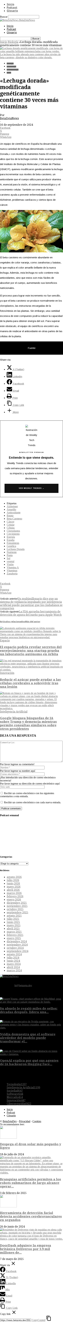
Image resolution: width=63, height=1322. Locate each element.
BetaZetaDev (10, 1121)
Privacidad (24, 1121)
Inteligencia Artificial (13, 711)
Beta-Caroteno (14, 518)
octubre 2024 (15, 948)
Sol (8, 558)
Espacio (5, 640)
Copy (38, 1320)
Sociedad (15, 1090)
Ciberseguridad (19, 1103)
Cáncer (10, 521)
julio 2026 (13, 880)
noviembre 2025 (17, 906)
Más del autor (32, 621)
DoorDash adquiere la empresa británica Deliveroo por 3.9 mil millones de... (25, 1249)
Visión (10, 564)
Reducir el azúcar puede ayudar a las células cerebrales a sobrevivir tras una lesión (30, 683)
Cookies (36, 1121)
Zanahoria (12, 573)
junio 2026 (13, 883)
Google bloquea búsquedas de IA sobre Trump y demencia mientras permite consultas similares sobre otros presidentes (28, 723)
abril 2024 (13, 967)
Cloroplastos (13, 530)
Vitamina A (13, 567)
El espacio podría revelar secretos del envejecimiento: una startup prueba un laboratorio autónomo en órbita (31, 650)
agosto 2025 (14, 915)
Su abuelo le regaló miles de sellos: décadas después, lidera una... (28, 1010)
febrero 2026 (15, 896)
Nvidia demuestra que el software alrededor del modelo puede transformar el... (27, 1037)
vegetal (10, 561)
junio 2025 (13, 922)
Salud (9, 73)
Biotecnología (12, 70)
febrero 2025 (15, 935)
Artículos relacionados (12, 621)
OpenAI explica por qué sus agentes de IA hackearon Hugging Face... (29, 1062)
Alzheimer (12, 506)
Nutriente (12, 552)
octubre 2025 (15, 909)
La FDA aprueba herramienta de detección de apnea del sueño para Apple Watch (31, 613)
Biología (13, 42)
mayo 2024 (13, 964)
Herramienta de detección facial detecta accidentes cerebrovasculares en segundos (31, 1216)
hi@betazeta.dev (23, 985)
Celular (10, 524)
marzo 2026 (14, 893)
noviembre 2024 (17, 944)
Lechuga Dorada (16, 549)
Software (15, 1094)
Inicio (10, 4)
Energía (11, 536)
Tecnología (11, 67)
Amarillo (11, 509)
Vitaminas (12, 570)
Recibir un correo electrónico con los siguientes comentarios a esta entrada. (27, 795)
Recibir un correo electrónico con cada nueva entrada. (32, 802)
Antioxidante (13, 512)
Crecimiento (13, 533)
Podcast (12, 7)
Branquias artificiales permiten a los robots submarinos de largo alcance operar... (30, 1182)
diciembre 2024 (17, 941)
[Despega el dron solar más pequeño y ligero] (8, 1137)
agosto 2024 (14, 954)
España (10, 540)
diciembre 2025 (17, 902)
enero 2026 (14, 899)
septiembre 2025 (17, 912)
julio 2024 (13, 957)
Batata (10, 515)
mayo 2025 (13, 925)
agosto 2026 (14, 877)
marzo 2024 (14, 970)
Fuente (31, 348)
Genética (11, 546)
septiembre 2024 (17, 951)
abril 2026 (13, 890)
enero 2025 (14, 938)
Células (11, 527)
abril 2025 (13, 928)
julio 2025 (13, 919)
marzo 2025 (14, 931)
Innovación (7, 673)
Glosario (12, 10)
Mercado (15, 1097)
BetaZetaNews (9, 118)
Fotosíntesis (13, 543)
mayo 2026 (13, 886)
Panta (10, 555)
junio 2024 (13, 960)
